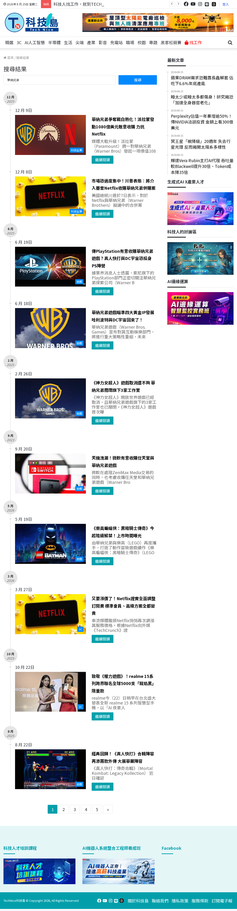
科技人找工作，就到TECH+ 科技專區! (88, 4)
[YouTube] (193, 4)
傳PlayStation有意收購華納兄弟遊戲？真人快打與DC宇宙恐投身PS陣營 (122, 258)
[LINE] (206, 4)
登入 (225, 4)
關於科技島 (138, 901)
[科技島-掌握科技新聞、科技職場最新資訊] (31, 22)
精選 (9, 42)
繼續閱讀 (102, 159)
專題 (153, 42)
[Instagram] (199, 4)
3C (19, 42)
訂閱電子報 (222, 901)
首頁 (10, 57)
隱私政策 (180, 901)
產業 (91, 42)
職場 (130, 42)
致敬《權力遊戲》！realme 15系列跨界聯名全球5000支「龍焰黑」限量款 (124, 683)
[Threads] (213, 4)
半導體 (54, 42)
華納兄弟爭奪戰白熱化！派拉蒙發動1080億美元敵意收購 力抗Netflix (123, 126)
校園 (141, 42)
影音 (103, 42)
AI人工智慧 (35, 42)
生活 (68, 42)
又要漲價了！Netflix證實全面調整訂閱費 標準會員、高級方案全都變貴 (124, 605)
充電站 (116, 42)
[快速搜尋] (230, 42)
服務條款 (200, 901)
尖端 (79, 42)
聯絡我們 (160, 901)
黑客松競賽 (171, 42)
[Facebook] (186, 4)
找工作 (195, 42)
